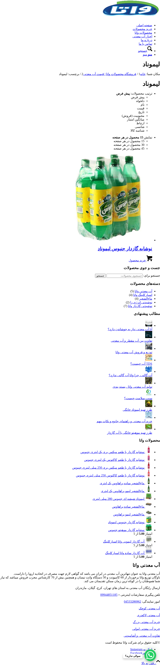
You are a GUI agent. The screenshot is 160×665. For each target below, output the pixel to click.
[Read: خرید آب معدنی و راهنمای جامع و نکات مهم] (148, 417)
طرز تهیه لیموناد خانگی (137, 409)
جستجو (100, 275)
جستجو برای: (151, 275)
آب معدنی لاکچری (148, 615)
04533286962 (132, 601)
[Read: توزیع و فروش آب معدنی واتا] (148, 348)
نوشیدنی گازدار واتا (140, 306)
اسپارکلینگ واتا (142, 295)
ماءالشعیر (145, 298)
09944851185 (108, 594)
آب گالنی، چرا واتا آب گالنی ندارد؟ (130, 375)
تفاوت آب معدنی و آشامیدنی (142, 635)
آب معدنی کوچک (149, 608)
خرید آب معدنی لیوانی (146, 628)
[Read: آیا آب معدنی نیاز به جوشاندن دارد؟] (148, 325)
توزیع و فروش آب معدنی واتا (134, 352)
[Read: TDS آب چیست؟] (148, 360)
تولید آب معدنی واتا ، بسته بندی (132, 386)
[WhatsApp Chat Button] (150, 655)
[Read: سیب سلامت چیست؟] (148, 394)
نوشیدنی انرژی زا (141, 302)
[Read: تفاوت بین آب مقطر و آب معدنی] (148, 337)
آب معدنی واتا (143, 291)
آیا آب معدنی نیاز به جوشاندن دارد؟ (130, 329)
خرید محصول (138, 260)
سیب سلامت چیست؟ (138, 398)
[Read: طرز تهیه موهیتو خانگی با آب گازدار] (148, 429)
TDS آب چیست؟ (141, 363)
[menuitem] (76, 25)
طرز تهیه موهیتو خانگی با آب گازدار (129, 432)
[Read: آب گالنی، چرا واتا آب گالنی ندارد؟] (148, 371)
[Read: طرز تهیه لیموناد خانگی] (148, 406)
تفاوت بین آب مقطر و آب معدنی (131, 340)
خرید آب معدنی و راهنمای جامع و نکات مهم (124, 421)
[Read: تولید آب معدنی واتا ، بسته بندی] (148, 383)
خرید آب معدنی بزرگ (146, 622)
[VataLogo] (130, 18)
